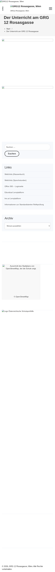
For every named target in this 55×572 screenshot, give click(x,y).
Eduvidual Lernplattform (14, 192)
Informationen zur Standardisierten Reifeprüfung (24, 204)
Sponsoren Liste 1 (10, 550)
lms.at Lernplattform (13, 198)
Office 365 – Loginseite (14, 186)
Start (8, 29)
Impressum (8, 244)
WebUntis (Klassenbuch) (15, 174)
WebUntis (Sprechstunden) (15, 180)
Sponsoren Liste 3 (10, 558)
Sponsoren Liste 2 (10, 554)
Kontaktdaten (8, 252)
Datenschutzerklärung (12, 248)
